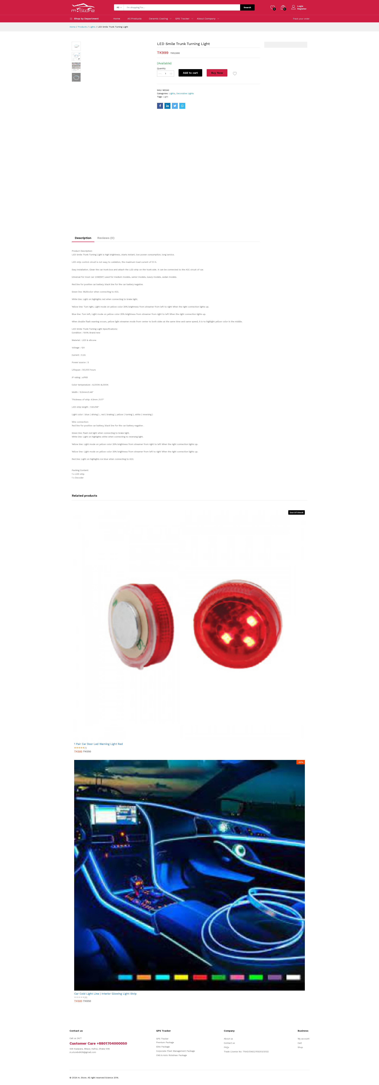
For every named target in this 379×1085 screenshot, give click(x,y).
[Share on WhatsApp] (182, 106)
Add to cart (190, 72)
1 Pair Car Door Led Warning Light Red (98, 743)
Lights (92, 27)
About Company (206, 18)
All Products (134, 18)
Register (301, 9)
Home (116, 18)
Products (82, 27)
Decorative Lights (185, 93)
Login (300, 6)
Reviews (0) (105, 238)
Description (83, 238)
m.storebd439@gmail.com (83, 1052)
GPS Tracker (182, 18)
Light (165, 96)
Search (247, 7)
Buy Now (217, 72)
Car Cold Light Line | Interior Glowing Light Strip (105, 993)
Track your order (301, 18)
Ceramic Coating (158, 18)
